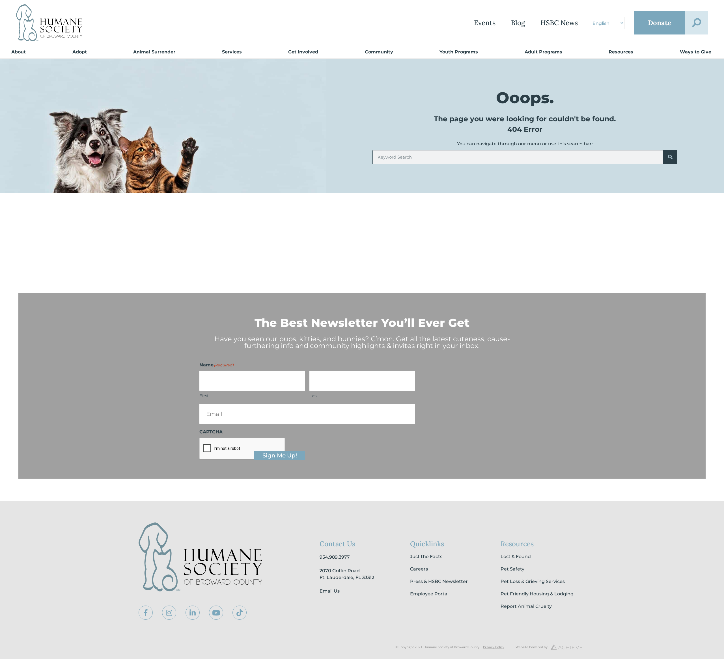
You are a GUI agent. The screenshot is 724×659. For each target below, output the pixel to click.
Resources (621, 52)
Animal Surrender (154, 52)
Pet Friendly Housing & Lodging (537, 594)
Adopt (79, 52)
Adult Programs (543, 52)
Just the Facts (426, 556)
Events (484, 22)
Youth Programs (458, 52)
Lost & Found (516, 556)
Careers (419, 569)
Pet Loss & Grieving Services (533, 581)
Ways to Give (695, 52)
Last (313, 395)
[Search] (670, 157)
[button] (696, 22)
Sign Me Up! (279, 455)
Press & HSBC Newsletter (439, 581)
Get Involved (303, 52)
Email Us (330, 591)
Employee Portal (429, 594)
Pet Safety (512, 569)
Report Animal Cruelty (526, 606)
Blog (518, 22)
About (18, 52)
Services (232, 52)
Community (379, 52)
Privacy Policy (493, 647)
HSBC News (559, 22)
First (204, 395)
